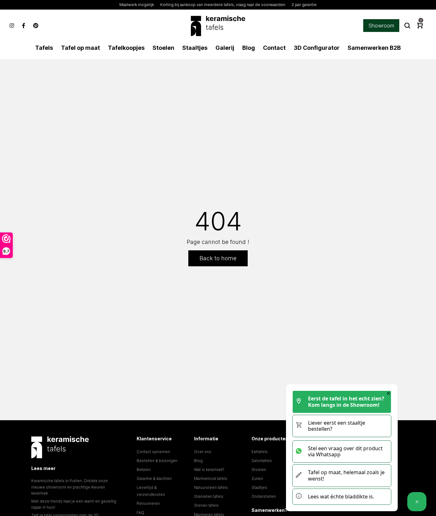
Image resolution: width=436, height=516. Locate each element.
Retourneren (148, 503)
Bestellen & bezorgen (157, 460)
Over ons (202, 451)
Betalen (144, 469)
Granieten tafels (208, 496)
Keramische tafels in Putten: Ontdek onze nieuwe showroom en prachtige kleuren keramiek (69, 486)
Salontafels (262, 460)
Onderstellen (264, 496)
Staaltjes (259, 487)
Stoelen (259, 469)
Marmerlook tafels (210, 478)
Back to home (218, 258)
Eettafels (260, 451)
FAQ (140, 512)
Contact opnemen (153, 451)
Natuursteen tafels (211, 487)
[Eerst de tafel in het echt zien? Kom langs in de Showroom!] (416, 501)
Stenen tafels (206, 505)
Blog (198, 460)
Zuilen (257, 478)
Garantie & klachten (154, 478)
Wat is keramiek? (209, 469)
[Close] (388, 393)
